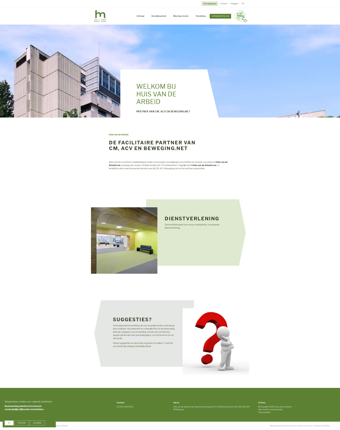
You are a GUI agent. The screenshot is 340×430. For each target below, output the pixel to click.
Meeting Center (181, 16)
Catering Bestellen (220, 16)
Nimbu (327, 426)
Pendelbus (201, 16)
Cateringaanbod (209, 4)
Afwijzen (22, 423)
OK (9, 423)
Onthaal (140, 16)
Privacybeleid (264, 412)
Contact (223, 3)
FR (243, 3)
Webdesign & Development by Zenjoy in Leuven (291, 426)
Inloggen (234, 3)
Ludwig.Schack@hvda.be (138, 346)
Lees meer (37, 423)
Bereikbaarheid (159, 16)
